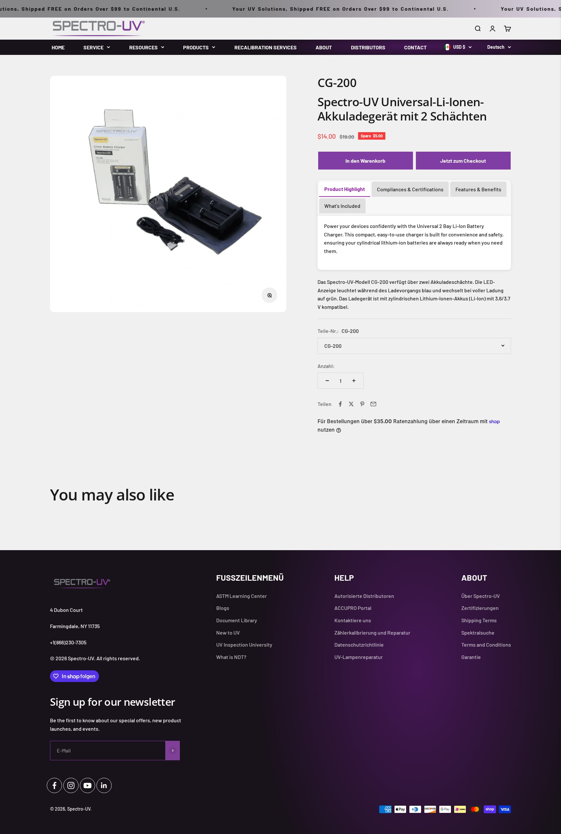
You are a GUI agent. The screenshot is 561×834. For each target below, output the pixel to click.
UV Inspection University (244, 644)
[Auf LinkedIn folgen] (104, 785)
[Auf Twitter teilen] (351, 404)
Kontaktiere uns (352, 620)
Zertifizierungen (480, 608)
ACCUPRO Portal (352, 608)
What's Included (342, 206)
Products (196, 47)
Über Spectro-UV (480, 596)
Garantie (471, 657)
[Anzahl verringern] (327, 380)
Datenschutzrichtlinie (359, 644)
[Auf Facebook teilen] (340, 404)
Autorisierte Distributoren (364, 596)
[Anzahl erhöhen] (353, 380)
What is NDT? (231, 657)
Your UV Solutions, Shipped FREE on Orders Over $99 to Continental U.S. (321, 9)
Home (58, 47)
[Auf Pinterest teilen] (362, 404)
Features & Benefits (478, 189)
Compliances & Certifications (410, 189)
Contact (415, 47)
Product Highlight (344, 189)
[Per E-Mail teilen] (373, 404)
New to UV (228, 632)
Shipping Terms (479, 620)
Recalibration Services (265, 47)
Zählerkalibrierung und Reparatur (372, 632)
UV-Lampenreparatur (358, 657)
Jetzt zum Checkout (463, 161)
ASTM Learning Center (241, 596)
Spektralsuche (477, 632)
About (324, 47)
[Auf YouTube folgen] (87, 785)
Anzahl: (326, 366)
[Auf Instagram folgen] (71, 785)
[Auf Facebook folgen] (54, 785)
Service (93, 47)
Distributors (368, 47)
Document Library (236, 620)
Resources (143, 47)
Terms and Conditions (486, 644)
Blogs (222, 608)
